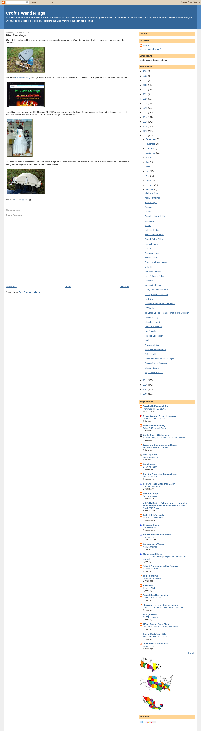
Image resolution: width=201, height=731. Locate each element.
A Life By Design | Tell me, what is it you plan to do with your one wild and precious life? (165, 504)
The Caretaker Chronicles (155, 644)
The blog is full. (149, 537)
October (149, 148)
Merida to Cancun (153, 193)
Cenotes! (149, 267)
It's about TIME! (149, 588)
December (150, 139)
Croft (146, 45)
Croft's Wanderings (25, 13)
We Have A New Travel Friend (155, 447)
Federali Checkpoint (154, 336)
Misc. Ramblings (152, 198)
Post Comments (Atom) (29, 292)
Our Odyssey (149, 464)
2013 (145, 131)
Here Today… (151, 202)
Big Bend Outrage (150, 457)
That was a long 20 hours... (154, 409)
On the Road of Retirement (156, 435)
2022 (145, 89)
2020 (145, 99)
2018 (145, 108)
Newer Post (11, 286)
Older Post (124, 286)
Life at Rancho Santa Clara (156, 624)
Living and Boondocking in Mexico (160, 445)
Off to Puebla (151, 354)
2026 (145, 71)
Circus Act (149, 221)
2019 (145, 103)
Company (149, 280)
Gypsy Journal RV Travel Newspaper (160, 416)
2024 (145, 80)
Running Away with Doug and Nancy (161, 474)
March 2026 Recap (151, 508)
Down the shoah (150, 467)
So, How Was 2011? (154, 372)
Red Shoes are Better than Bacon (159, 484)
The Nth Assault (149, 527)
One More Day (151, 317)
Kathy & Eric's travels (153, 515)
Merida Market (151, 258)
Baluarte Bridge (152, 230)
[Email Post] (30, 199)
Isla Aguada (150, 331)
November (150, 144)
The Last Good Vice (151, 486)
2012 (145, 135)
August (149, 157)
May (148, 171)
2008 (145, 394)
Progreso (149, 212)
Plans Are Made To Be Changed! (160, 359)
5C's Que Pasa (150, 614)
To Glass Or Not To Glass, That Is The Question (167, 313)
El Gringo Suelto (151, 525)
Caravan (148, 207)
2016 (145, 117)
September (151, 153)
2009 (145, 389)
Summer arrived (150, 477)
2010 (145, 385)
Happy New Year (150, 569)
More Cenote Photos (154, 234)
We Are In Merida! (153, 271)
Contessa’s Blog (22, 77)
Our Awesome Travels (153, 544)
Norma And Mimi (152, 253)
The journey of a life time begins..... (160, 605)
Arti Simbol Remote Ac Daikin (155, 636)
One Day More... (151, 455)
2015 (145, 122)
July (148, 162)
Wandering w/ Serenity (154, 425)
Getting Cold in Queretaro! (157, 363)
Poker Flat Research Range (155, 428)
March (149, 180)
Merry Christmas (150, 547)
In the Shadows (150, 576)
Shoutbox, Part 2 (152, 322)
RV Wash (149, 308)
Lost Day (149, 299)
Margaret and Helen (152, 554)
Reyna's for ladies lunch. (153, 518)
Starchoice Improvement (156, 262)
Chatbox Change (152, 368)
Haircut (148, 248)
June (148, 167)
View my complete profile (151, 49)
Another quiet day (150, 496)
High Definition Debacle (155, 276)
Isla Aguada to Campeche (156, 294)
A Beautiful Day (152, 345)
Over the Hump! (150, 493)
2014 (145, 126)
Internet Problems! (153, 326)
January (149, 190)
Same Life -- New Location (155, 595)
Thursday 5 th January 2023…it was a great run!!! (164, 607)
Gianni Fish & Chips (154, 239)
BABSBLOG (149, 585)
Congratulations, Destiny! (154, 418)
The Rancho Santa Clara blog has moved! (161, 627)
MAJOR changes (150, 617)
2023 (145, 85)
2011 (145, 380)
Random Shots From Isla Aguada (160, 303)
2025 (145, 76)
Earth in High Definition (155, 216)
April (148, 176)
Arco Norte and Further (155, 349)
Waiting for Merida (153, 285)
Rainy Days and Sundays (156, 290)
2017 (145, 113)
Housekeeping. (149, 646)
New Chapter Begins (152, 578)
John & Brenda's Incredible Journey (160, 566)
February (150, 185)
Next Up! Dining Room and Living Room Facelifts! (164, 438)
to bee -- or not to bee (152, 598)
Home (68, 286)
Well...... (149, 340)
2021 (145, 94)
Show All (191, 653)
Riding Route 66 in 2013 (154, 634)
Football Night (151, 244)
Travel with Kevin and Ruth (156, 406)
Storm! (148, 225)
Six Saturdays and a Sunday (157, 535)
